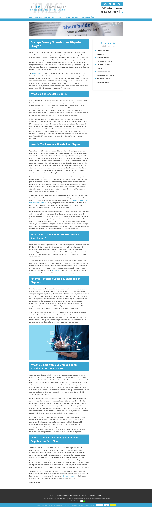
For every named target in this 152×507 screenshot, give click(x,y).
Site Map (99, 495)
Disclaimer (84, 495)
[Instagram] (114, 4)
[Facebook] (105, 4)
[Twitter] (110, 4)
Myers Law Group (38, 73)
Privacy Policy (91, 495)
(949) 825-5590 (109, 11)
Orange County (57, 270)
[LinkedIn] (118, 4)
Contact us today (68, 476)
